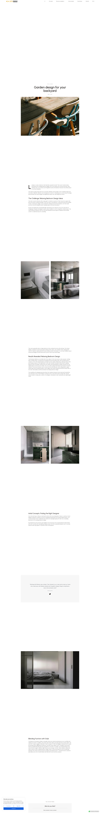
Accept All (13, 808)
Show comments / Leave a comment (50, 810)
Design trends (51, 801)
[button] (50, 810)
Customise (8, 806)
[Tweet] (50, 594)
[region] (13, 804)
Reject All (18, 806)
